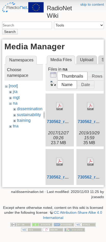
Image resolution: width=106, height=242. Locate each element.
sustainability (29, 115)
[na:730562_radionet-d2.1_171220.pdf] (60, 106)
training (24, 120)
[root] (13, 86)
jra (15, 91)
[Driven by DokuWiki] (74, 229)
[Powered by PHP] (64, 224)
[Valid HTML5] (85, 224)
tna (16, 126)
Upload (86, 60)
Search (10, 32)
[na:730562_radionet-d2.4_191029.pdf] (90, 106)
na (15, 103)
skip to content (92, 4)
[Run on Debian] (53, 229)
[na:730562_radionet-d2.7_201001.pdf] (90, 161)
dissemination (29, 109)
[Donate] (42, 224)
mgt (16, 97)
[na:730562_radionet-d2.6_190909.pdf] (60, 161)
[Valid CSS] (31, 229)
